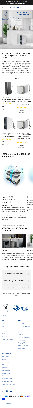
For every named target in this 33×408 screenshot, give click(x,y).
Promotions (4, 329)
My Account (5, 376)
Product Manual (6, 370)
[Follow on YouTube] (11, 391)
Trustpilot (4, 315)
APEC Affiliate (5, 356)
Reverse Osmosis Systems (6, 332)
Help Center (5, 367)
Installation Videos (6, 373)
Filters (3, 323)
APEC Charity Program (24, 329)
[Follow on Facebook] (3, 391)
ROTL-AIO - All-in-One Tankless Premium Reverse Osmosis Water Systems (9, 99)
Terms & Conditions (23, 345)
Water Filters (5, 336)
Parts (3, 326)
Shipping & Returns (23, 343)
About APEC (21, 323)
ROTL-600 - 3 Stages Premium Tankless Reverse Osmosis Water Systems (9, 134)
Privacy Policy (21, 340)
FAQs (3, 364)
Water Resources (22, 348)
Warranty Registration (7, 381)
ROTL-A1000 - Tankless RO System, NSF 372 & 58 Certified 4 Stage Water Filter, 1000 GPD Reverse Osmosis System (24, 136)
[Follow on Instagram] (7, 391)
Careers (20, 331)
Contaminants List (6, 362)
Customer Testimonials (24, 337)
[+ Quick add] (14, 93)
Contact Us (4, 359)
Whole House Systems (7, 339)
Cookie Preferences (23, 334)
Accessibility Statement (24, 326)
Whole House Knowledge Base (8, 385)
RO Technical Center (7, 378)
